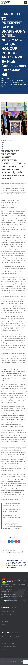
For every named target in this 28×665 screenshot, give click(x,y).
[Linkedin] (18, 541)
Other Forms (5, 628)
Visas (3, 618)
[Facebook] (9, 541)
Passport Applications (8, 611)
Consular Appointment (8, 621)
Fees (3, 624)
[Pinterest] (15, 541)
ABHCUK (3, 146)
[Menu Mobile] (25, 2)
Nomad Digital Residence (9, 614)
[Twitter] (12, 541)
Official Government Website (10, 640)
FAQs (3, 650)
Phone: (10, 594)
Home (3, 78)
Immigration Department (8, 643)
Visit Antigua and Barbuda (9, 646)
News (8, 78)
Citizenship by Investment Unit (10, 636)
